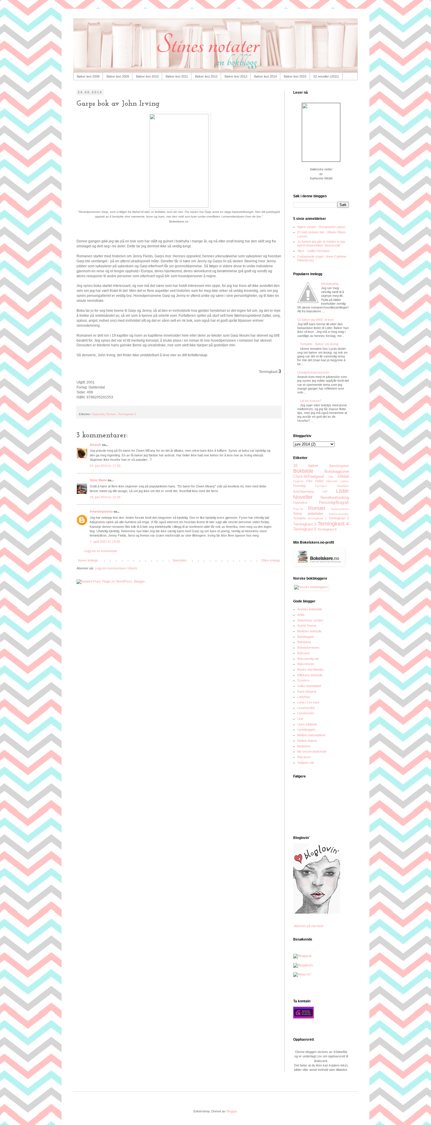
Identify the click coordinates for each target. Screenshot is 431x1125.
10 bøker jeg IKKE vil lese (315, 319)
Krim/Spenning (303, 491)
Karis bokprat (306, 691)
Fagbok (298, 481)
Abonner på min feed (308, 926)
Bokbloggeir (305, 636)
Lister (342, 491)
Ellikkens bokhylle (310, 675)
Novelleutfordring (334, 497)
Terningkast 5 (304, 529)
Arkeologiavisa (101, 511)
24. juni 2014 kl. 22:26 (105, 497)
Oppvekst (98, 414)
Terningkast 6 (327, 529)
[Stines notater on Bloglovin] (316, 912)
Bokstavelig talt (308, 658)
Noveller (303, 497)
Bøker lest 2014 (265, 76)
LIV (325, 491)
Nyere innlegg (88, 560)
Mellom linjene (307, 740)
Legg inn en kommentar (100, 551)
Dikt (330, 476)
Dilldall (343, 476)
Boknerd (303, 653)
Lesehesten (305, 713)
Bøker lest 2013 (236, 76)
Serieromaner (340, 509)
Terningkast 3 (127, 414)
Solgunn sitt (305, 762)
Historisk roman (337, 481)
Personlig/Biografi (334, 502)
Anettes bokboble (309, 609)
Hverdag (299, 485)
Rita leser (304, 757)
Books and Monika (310, 669)
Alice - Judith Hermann (313, 251)
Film (309, 481)
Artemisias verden (310, 620)
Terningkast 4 (333, 524)
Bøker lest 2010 (147, 76)
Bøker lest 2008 (88, 76)
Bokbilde (303, 471)
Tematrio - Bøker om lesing (319, 344)
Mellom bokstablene (311, 735)
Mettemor (304, 746)
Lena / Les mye (308, 702)
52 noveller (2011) (326, 76)
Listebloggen (306, 729)
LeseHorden (306, 708)
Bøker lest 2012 (206, 76)
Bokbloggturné (337, 471)
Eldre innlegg (271, 560)
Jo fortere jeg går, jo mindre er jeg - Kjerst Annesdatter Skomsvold (322, 243)
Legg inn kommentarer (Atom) (116, 568)
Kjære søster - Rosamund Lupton (321, 227)
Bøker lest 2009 (117, 76)
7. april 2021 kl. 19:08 (105, 541)
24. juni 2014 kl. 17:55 (105, 466)
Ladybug (303, 696)
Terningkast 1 (317, 518)
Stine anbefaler (308, 513)
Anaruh (95, 444)
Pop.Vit (298, 509)
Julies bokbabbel (309, 686)
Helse (319, 481)
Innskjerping (329, 283)
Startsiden (179, 560)
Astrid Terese (306, 625)
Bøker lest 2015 (295, 76)
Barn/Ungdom (339, 466)
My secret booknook (312, 751)
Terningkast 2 (339, 518)
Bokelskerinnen (308, 647)
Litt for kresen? (310, 401)
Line (300, 718)
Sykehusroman (339, 514)
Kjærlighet (321, 485)
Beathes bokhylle (309, 631)
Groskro (303, 680)
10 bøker (305, 465)
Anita (300, 615)
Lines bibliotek (307, 724)
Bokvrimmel (305, 664)
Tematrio (299, 518)
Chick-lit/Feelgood (308, 476)
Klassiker (343, 485)
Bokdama (304, 642)
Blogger (231, 1111)
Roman (111, 414)
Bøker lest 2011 (177, 76)
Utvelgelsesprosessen (313, 372)
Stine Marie (98, 480)
